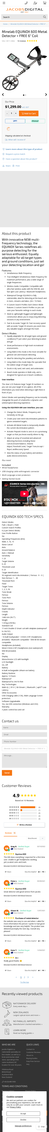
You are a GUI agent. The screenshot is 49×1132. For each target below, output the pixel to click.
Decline (23, 1120)
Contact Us (30, 1049)
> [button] (32, 977)
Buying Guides (31, 1058)
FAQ (27, 1064)
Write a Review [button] (25, 825)
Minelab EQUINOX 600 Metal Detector (18, 866)
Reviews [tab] (8, 833)
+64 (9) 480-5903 (10, 1082)
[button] (39, 872)
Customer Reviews (33, 1052)
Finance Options (8, 1091)
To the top (24, 982)
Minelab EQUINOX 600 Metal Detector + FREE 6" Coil (29, 24)
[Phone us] (26, 3)
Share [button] (9, 872)
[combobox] (24, 17)
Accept (23, 1113)
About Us (29, 1055)
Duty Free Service (33, 1061)
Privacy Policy (15, 1107)
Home (5, 24)
